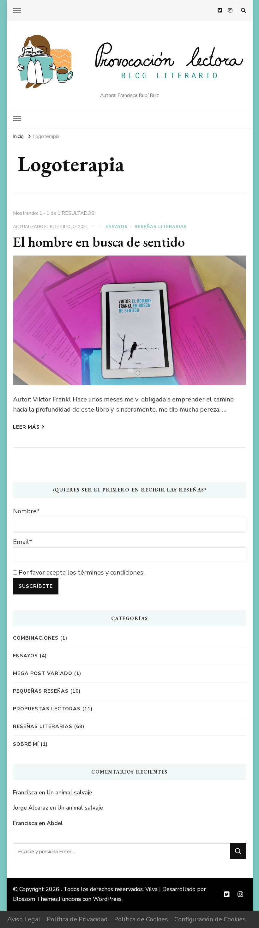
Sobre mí (26, 744)
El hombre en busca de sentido (99, 241)
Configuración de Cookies (210, 919)
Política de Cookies (141, 919)
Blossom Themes (35, 899)
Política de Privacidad (77, 919)
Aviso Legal (23, 919)
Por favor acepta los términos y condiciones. (81, 572)
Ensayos (116, 227)
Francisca (25, 792)
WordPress (107, 899)
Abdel (55, 823)
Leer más (26, 427)
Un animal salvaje (69, 792)
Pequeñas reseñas (41, 691)
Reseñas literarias (161, 227)
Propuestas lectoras (47, 708)
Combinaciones (35, 638)
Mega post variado (42, 673)
